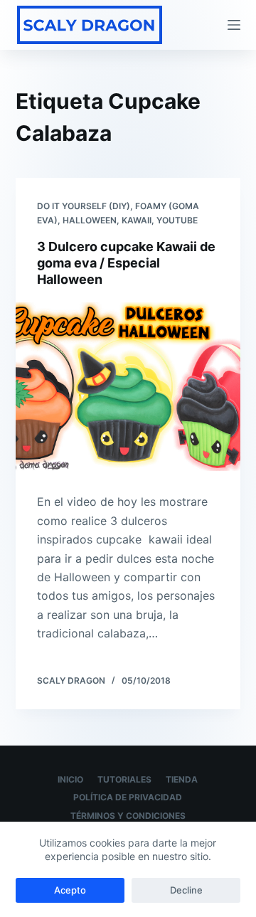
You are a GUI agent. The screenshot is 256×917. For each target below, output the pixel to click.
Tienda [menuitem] (182, 779)
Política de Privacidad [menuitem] (127, 797)
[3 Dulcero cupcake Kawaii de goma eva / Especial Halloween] (128, 387)
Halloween (90, 220)
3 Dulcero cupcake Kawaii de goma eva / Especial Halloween (126, 263)
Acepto (70, 890)
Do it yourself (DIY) (83, 206)
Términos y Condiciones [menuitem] (128, 815)
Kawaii (136, 220)
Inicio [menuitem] (70, 779)
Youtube (177, 220)
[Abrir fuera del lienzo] (234, 24)
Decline (186, 890)
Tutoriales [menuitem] (124, 779)
